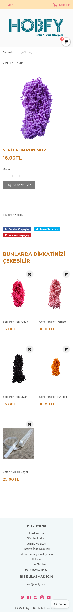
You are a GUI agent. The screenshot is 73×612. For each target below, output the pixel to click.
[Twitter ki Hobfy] (23, 597)
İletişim (36, 559)
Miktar (6, 169)
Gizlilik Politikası (36, 543)
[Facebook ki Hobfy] (29, 597)
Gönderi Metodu (36, 538)
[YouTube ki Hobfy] (49, 597)
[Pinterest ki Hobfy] (36, 597)
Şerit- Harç (26, 52)
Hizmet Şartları (37, 564)
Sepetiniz (64, 5)
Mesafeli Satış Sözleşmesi (36, 554)
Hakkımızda (36, 533)
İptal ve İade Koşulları (37, 549)
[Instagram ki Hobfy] (42, 597)
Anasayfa (8, 52)
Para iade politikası (36, 569)
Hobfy (26, 608)
